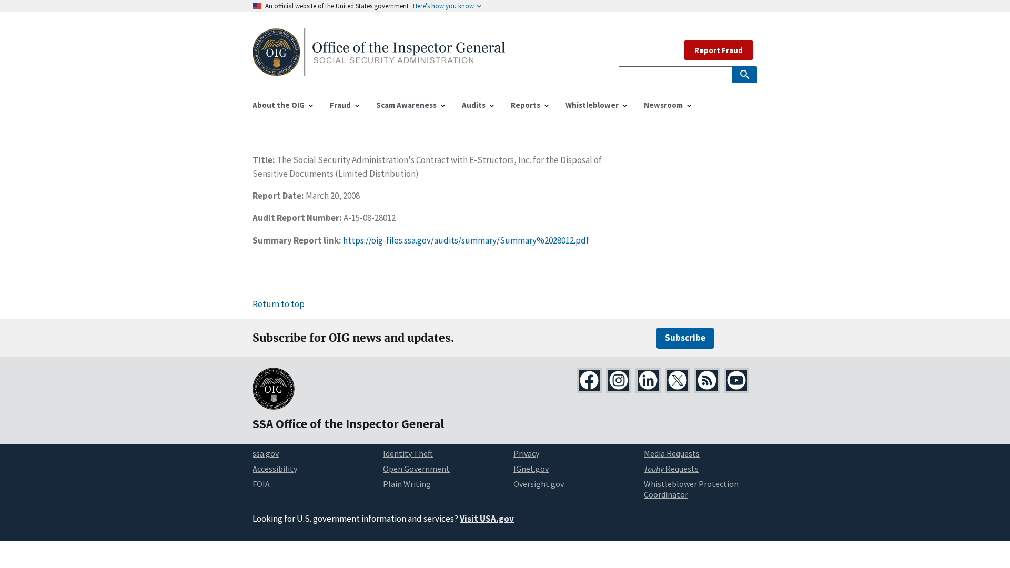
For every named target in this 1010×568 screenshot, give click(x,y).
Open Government (416, 468)
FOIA (261, 484)
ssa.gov (265, 453)
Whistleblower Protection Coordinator (691, 489)
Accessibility (274, 468)
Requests (671, 468)
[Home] (378, 69)
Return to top (278, 304)
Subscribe (685, 337)
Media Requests (672, 453)
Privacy (526, 453)
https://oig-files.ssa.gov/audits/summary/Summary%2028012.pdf (466, 240)
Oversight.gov (538, 484)
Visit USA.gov (487, 518)
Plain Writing (407, 484)
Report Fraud (718, 50)
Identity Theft (408, 453)
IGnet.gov (531, 468)
